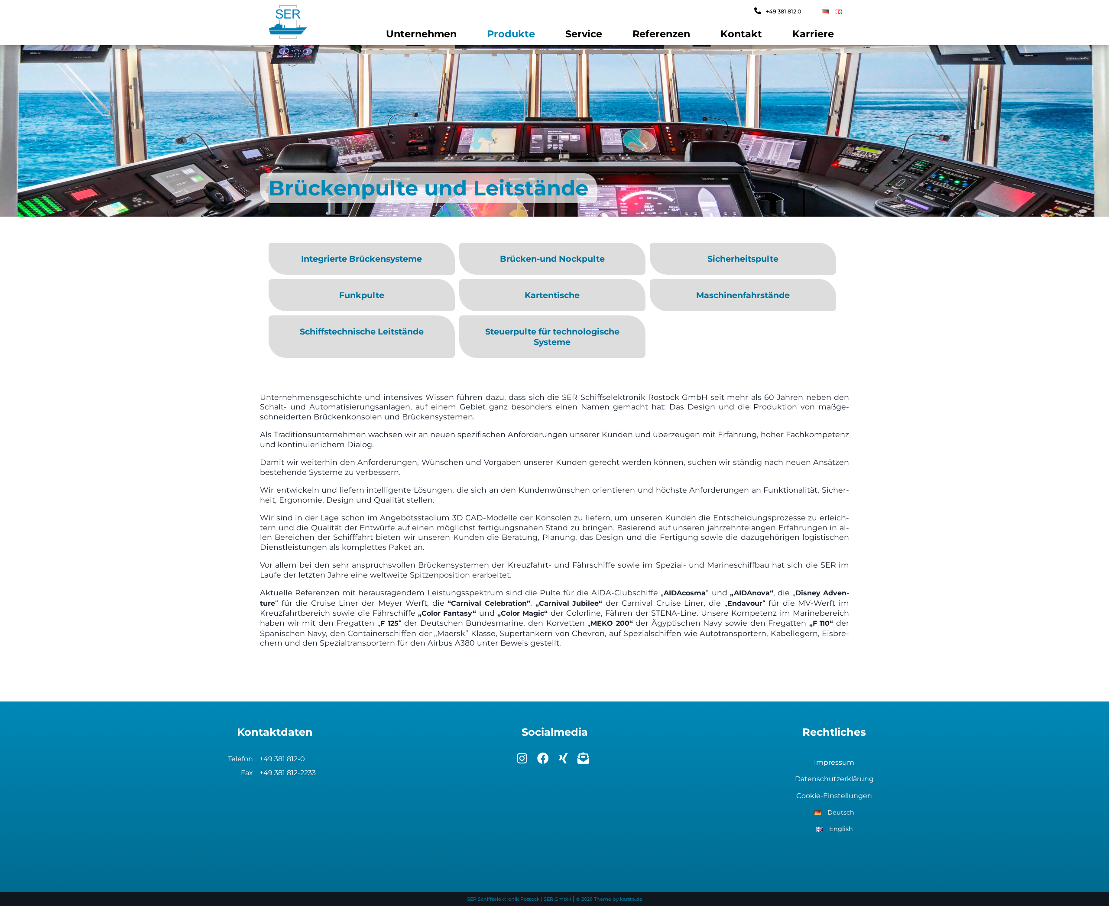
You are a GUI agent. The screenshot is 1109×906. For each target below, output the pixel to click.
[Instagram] (523, 760)
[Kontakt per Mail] (584, 760)
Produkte (511, 34)
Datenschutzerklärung (834, 779)
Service (583, 34)
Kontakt (741, 34)
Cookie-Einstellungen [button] (834, 796)
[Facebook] (544, 760)
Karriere (813, 34)
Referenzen (661, 34)
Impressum (834, 762)
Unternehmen (421, 34)
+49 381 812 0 (783, 11)
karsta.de (631, 899)
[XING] (565, 760)
